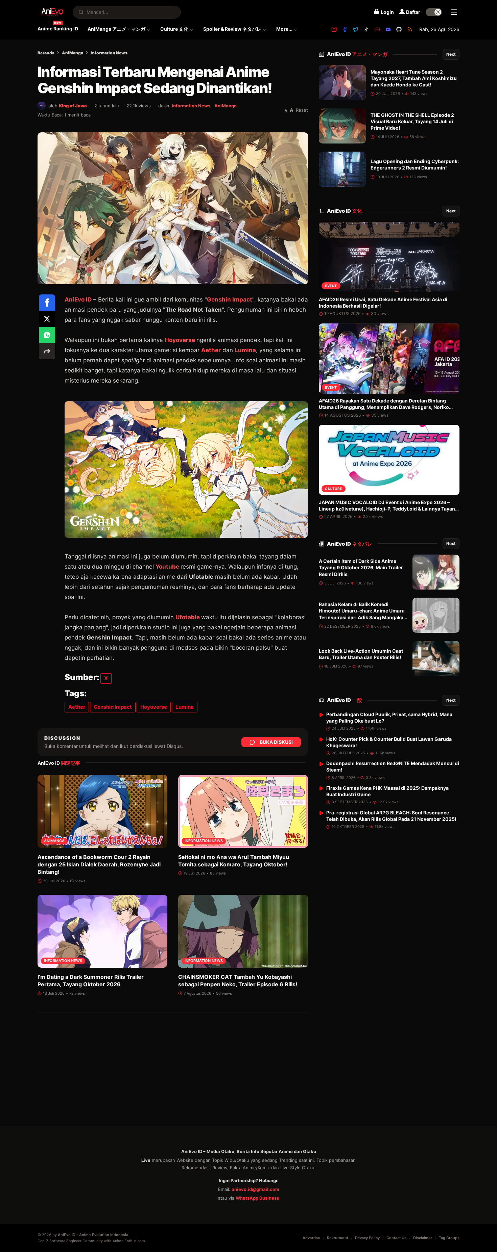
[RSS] (409, 29)
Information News (109, 52)
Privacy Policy (367, 1237)
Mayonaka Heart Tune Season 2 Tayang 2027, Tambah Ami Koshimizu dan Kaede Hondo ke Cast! (414, 78)
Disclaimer (422, 1237)
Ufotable (187, 617)
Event (331, 286)
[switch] (434, 12)
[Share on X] (47, 319)
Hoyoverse (180, 340)
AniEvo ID (357, 54)
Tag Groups (449, 1237)
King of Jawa (73, 105)
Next (451, 54)
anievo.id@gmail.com (255, 1189)
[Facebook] (345, 29)
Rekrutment (337, 1237)
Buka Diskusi (276, 742)
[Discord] (388, 29)
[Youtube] (377, 29)
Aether (211, 350)
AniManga (72, 52)
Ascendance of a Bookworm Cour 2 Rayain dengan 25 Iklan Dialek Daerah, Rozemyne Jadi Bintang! (99, 865)
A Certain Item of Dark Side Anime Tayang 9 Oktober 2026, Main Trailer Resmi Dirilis (361, 567)
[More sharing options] (47, 351)
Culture (333, 489)
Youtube (167, 566)
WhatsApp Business (257, 1198)
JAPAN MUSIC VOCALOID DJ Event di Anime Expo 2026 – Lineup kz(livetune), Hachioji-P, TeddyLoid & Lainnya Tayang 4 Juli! (388, 508)
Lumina (245, 350)
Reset (302, 110)
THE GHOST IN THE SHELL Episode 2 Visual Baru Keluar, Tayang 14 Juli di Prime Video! (412, 121)
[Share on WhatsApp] (47, 335)
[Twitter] (355, 29)
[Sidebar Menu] (454, 12)
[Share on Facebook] (47, 302)
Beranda (46, 52)
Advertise (311, 1237)
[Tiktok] (366, 29)
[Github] (399, 29)
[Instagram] (334, 29)
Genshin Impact (229, 299)
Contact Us (396, 1237)
